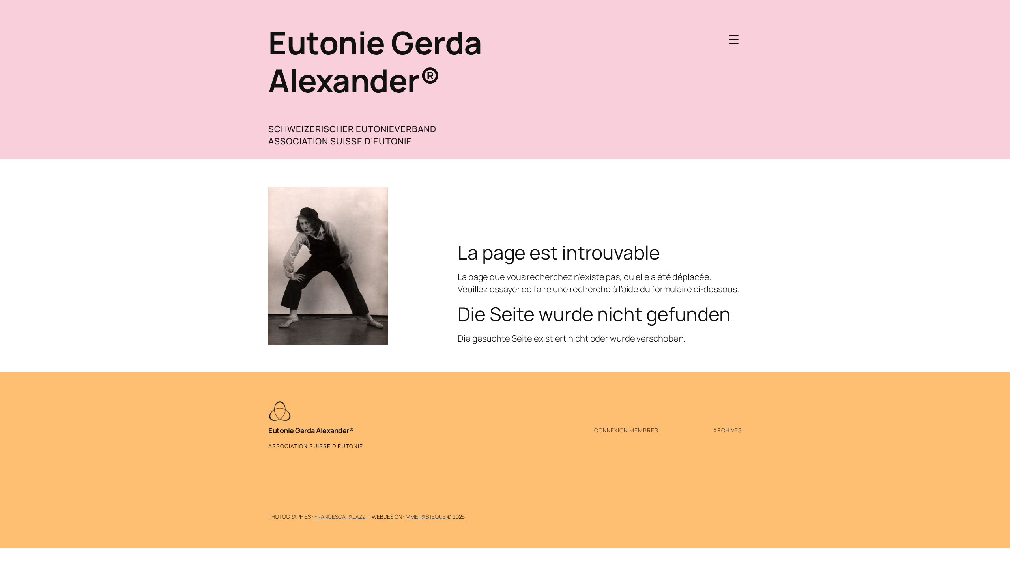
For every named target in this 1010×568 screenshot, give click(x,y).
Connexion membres (626, 430)
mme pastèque (426, 516)
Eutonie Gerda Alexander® (375, 61)
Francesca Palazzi (340, 516)
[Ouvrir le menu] (734, 39)
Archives (727, 430)
